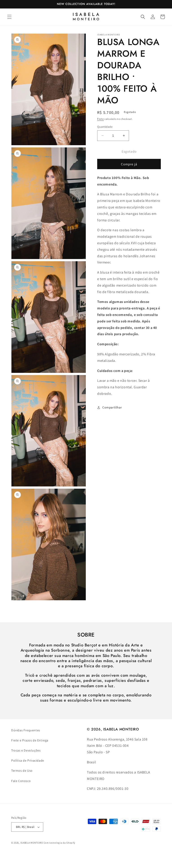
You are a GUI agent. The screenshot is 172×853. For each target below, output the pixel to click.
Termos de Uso (22, 771)
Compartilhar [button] (112, 407)
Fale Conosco (21, 781)
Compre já (129, 164)
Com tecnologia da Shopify (59, 842)
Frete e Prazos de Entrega (29, 740)
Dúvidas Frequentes (25, 730)
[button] (9, 17)
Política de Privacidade (27, 760)
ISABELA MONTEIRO (31, 842)
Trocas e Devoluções (26, 750)
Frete (100, 119)
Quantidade (104, 127)
